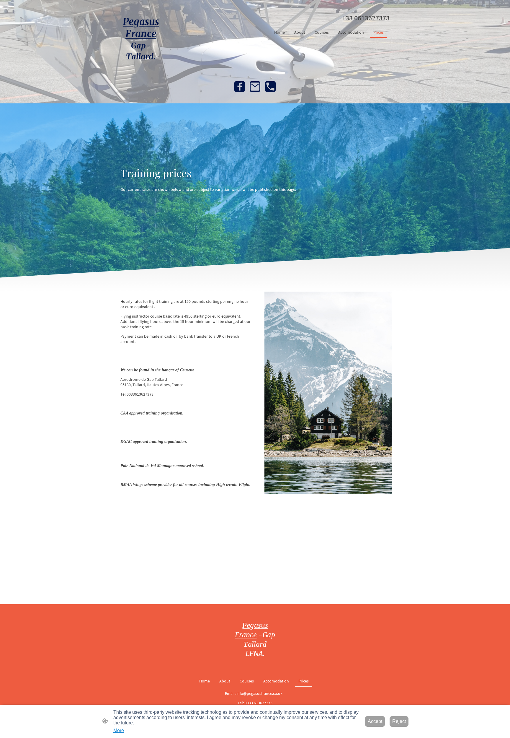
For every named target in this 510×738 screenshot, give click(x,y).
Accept (375, 721)
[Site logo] (140, 66)
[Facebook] (239, 86)
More (118, 730)
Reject (399, 721)
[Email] (255, 86)
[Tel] (270, 86)
